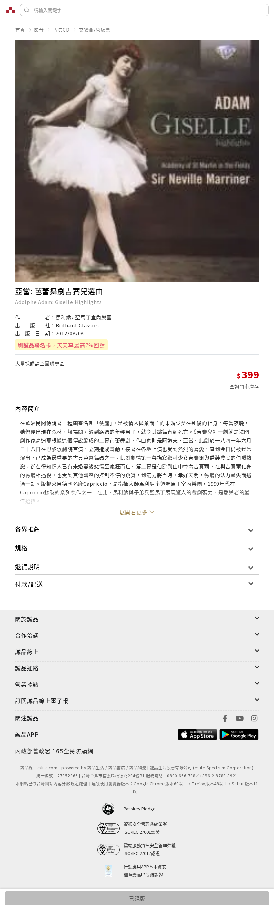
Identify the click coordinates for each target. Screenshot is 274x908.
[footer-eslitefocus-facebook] (225, 717)
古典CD (61, 29)
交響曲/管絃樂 (95, 29)
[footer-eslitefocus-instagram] (254, 717)
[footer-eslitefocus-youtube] (239, 717)
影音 (39, 29)
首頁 (20, 29)
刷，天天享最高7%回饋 (61, 345)
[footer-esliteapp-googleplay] (239, 733)
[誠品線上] (10, 10)
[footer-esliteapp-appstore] (197, 733)
